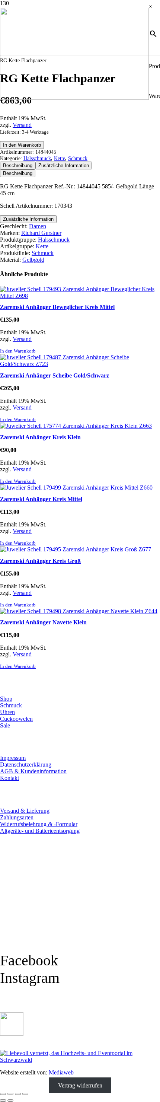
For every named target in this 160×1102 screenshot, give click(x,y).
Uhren (7, 712)
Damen (37, 226)
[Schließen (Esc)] (25, 1094)
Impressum (13, 758)
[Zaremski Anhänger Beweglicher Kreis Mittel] (80, 296)
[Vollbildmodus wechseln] (10, 1094)
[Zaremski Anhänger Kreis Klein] (76, 426)
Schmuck (77, 158)
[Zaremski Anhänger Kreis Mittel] (76, 487)
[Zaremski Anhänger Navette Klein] (78, 611)
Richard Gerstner (41, 233)
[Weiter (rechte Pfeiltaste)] (10, 1100)
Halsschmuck (37, 158)
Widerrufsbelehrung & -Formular (38, 824)
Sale (5, 725)
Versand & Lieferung (24, 811)
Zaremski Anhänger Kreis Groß (40, 561)
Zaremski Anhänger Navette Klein (43, 622)
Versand (22, 125)
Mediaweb (61, 1072)
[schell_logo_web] (74, 98)
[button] (18, 351)
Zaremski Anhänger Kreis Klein (40, 437)
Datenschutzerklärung (25, 764)
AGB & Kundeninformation (33, 771)
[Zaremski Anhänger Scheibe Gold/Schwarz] (80, 364)
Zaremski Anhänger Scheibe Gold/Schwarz (54, 375)
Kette (59, 158)
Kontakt (9, 778)
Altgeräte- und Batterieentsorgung (40, 831)
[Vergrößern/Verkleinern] (3, 1094)
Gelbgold (33, 260)
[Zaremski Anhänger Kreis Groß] (75, 549)
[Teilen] (18, 1094)
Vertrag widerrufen (80, 1085)
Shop (6, 698)
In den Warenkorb (22, 145)
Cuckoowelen (16, 719)
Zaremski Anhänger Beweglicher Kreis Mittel (57, 307)
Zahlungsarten (16, 817)
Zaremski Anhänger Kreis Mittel (41, 499)
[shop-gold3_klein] (11, 1034)
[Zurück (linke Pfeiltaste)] (3, 1100)
